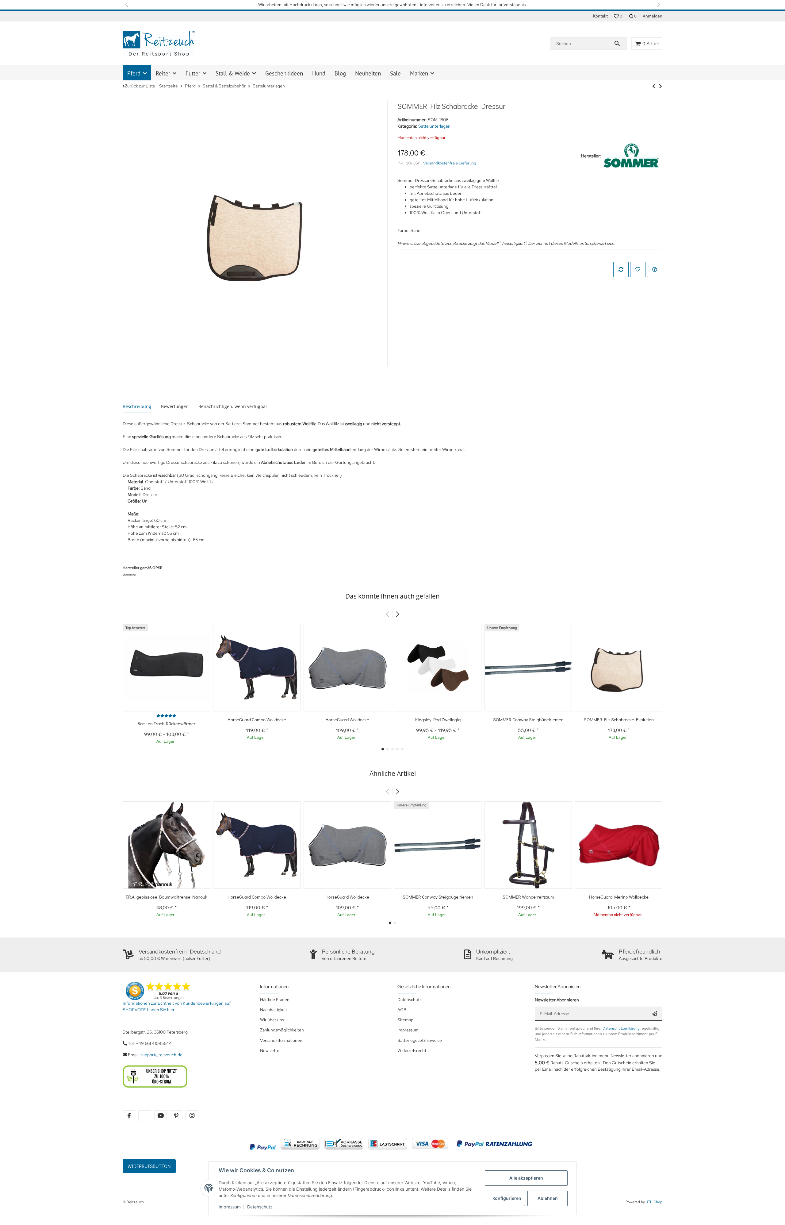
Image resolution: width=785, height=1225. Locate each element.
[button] (127, 5)
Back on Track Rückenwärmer (166, 723)
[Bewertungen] (166, 716)
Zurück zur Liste (140, 86)
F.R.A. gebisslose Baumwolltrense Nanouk (166, 897)
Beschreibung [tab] (137, 406)
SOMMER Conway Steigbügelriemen (528, 719)
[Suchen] (617, 43)
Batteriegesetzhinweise (419, 1040)
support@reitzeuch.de (161, 1054)
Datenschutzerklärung (621, 1028)
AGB (401, 1009)
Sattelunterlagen (434, 126)
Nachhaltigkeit (273, 1009)
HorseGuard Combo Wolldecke (257, 719)
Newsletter (270, 1050)
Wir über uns (272, 1020)
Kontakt (600, 16)
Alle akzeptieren (526, 1178)
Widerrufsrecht (411, 1050)
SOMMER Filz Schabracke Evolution (619, 719)
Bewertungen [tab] (175, 406)
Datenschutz (260, 1206)
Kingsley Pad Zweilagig (438, 719)
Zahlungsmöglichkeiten (282, 1030)
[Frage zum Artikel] (654, 269)
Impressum (230, 1206)
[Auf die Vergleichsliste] (621, 269)
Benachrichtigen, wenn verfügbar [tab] (232, 406)
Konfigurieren (506, 1198)
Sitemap (405, 1020)
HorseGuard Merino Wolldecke (619, 897)
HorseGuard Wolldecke (347, 719)
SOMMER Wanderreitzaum (528, 897)
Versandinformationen (281, 1040)
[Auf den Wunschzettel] (637, 269)
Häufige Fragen (274, 999)
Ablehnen (548, 1198)
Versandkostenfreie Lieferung (449, 163)
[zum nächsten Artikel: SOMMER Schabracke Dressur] (654, 86)
